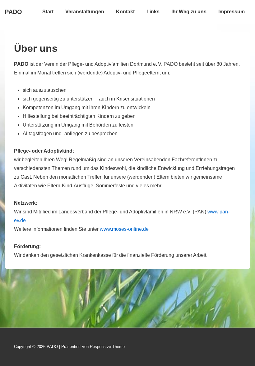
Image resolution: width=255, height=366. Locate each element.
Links (153, 11)
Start (47, 11)
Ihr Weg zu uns (188, 11)
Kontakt (125, 11)
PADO (13, 11)
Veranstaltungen (84, 11)
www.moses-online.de (124, 229)
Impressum (231, 11)
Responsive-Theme (107, 346)
